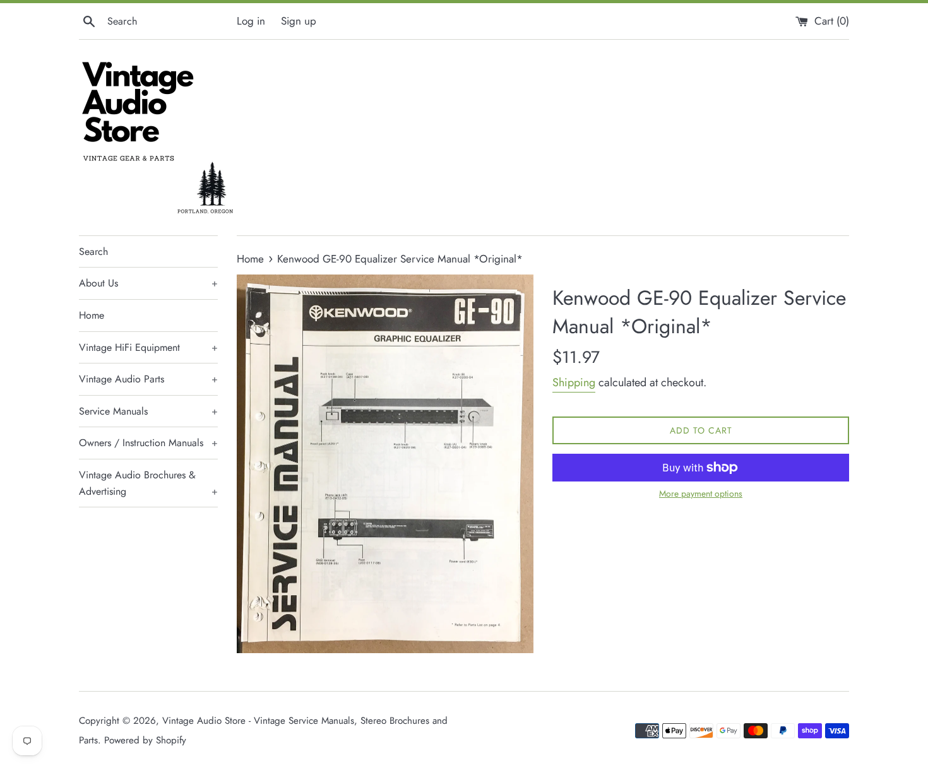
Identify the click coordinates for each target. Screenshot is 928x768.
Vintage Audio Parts (148, 379)
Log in (251, 20)
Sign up (298, 20)
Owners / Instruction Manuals (148, 442)
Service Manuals (148, 411)
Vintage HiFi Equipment (148, 347)
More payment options (700, 493)
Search (93, 251)
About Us (148, 283)
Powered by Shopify (145, 740)
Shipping (573, 382)
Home (91, 315)
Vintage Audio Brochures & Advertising (148, 483)
